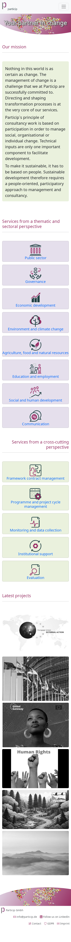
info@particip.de (26, 916)
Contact (36, 923)
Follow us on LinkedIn (56, 916)
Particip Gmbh (14, 910)
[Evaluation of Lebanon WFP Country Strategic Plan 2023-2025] (35, 853)
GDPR (50, 923)
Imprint (65, 923)
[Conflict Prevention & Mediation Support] (35, 632)
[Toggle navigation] (64, 6)
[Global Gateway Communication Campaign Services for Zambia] (35, 725)
